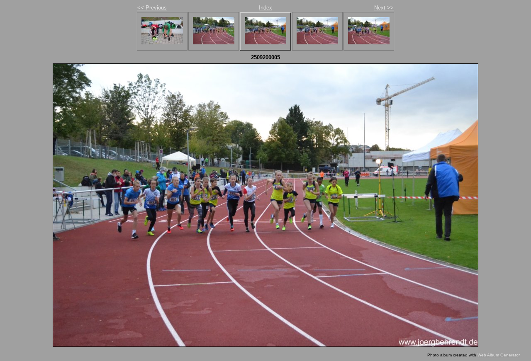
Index (265, 8)
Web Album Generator (498, 355)
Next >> (384, 8)
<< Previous (152, 8)
